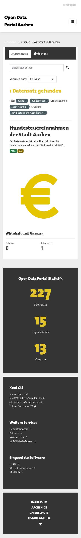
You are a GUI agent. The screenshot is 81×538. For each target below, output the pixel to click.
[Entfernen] (25, 101)
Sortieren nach (18, 79)
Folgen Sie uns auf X (21, 406)
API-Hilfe (14, 472)
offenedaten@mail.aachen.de (26, 402)
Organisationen (41, 332)
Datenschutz (39, 513)
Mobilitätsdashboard (21, 441)
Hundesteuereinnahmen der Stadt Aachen (39, 131)
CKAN (13, 464)
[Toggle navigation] (73, 22)
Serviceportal (17, 437)
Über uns (42, 54)
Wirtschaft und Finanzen (47, 42)
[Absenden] (67, 67)
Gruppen (25, 42)
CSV (20, 151)
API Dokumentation (21, 468)
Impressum (39, 502)
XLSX (13, 151)
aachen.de (39, 507)
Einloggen (69, 5)
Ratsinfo (14, 433)
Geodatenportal (18, 429)
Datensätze (21, 54)
